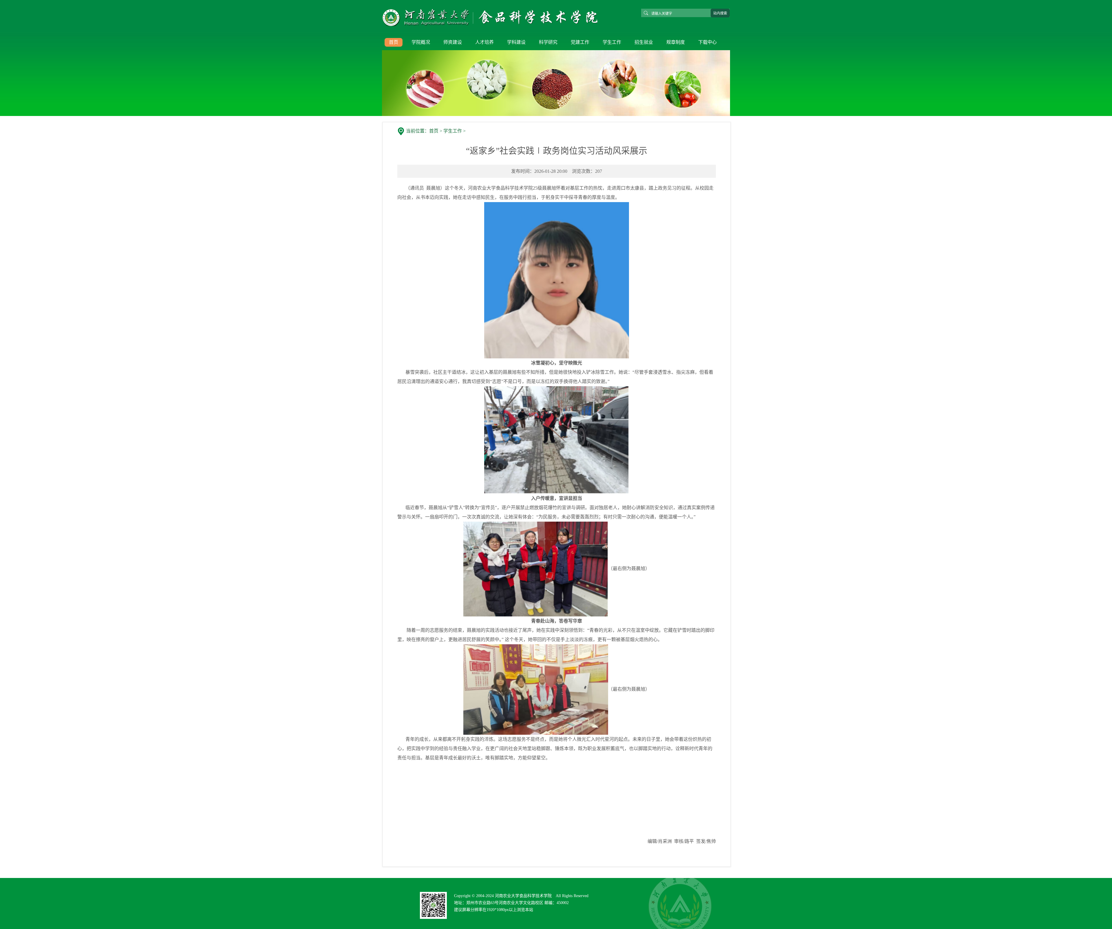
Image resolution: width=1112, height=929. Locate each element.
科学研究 (548, 42)
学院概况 (420, 42)
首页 (393, 42)
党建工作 (580, 42)
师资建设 (452, 42)
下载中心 (707, 42)
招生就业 (643, 42)
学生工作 (612, 42)
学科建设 (516, 42)
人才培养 (484, 42)
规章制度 (675, 42)
